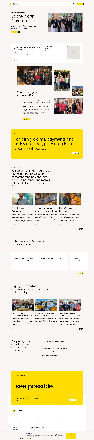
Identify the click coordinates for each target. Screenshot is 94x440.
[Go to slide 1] (11, 228)
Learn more (13, 224)
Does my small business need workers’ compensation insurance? (56, 345)
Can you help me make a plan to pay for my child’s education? (55, 351)
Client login (74, 153)
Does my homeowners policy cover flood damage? (53, 341)
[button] (73, 51)
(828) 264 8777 (26, 54)
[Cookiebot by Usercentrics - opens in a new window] (21, 438)
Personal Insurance (15, 418)
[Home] (21, 411)
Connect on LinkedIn (77, 430)
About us (32, 418)
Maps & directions (49, 50)
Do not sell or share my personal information (71, 437)
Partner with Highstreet (34, 430)
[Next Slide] (82, 229)
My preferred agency (49, 46)
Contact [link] (48, 48)
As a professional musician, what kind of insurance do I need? (55, 348)
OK (71, 434)
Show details (28, 438)
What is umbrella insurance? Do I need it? (50, 355)
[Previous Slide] (80, 229)
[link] (14, 4)
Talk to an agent (26, 119)
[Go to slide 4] (13, 228)
